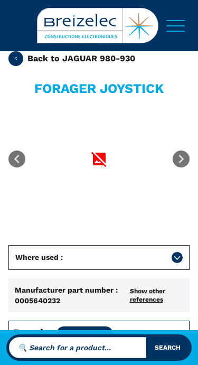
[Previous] (16, 159)
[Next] (181, 159)
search (168, 347)
